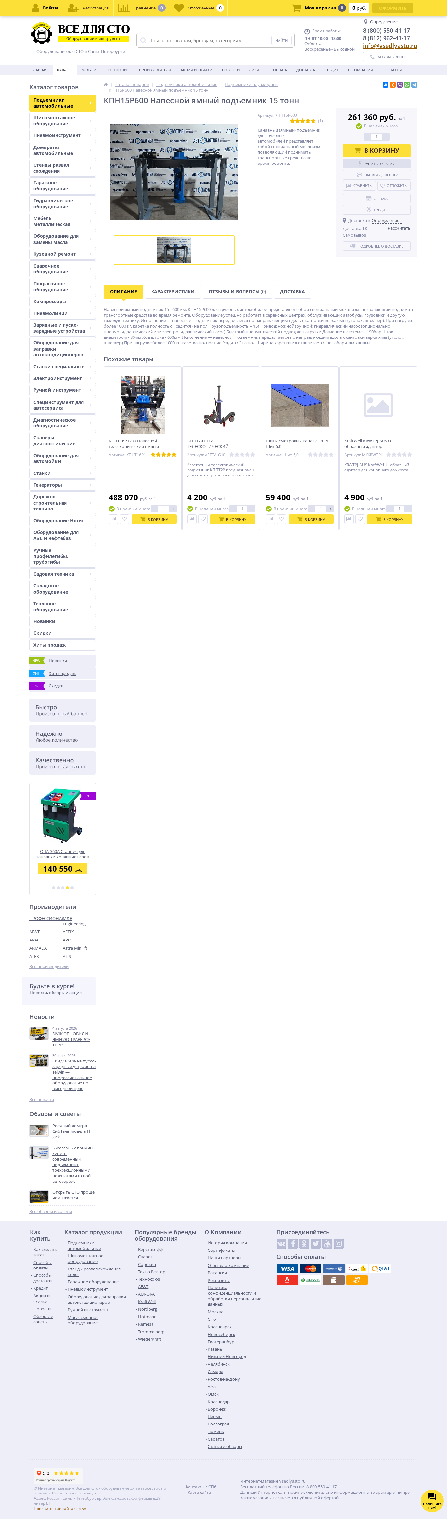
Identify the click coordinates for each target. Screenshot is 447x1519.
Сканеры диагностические (54, 440)
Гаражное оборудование (50, 186)
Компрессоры (49, 301)
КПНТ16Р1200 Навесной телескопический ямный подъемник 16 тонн (134, 446)
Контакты (392, 69)
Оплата (280, 69)
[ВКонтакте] (385, 85)
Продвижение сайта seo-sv (60, 1508)
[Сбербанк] (310, 1280)
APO (67, 940)
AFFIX (68, 932)
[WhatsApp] (407, 85)
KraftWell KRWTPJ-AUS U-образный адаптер (368, 443)
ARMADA (38, 948)
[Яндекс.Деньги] (357, 1268)
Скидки (42, 633)
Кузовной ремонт (54, 254)
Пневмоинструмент (57, 135)
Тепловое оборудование (50, 606)
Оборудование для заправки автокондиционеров (58, 348)
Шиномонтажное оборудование (54, 120)
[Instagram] (339, 1244)
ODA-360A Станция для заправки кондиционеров (62, 854)
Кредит (331, 69)
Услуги (89, 69)
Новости (231, 69)
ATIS (67, 956)
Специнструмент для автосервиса (58, 405)
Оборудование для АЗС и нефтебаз (56, 535)
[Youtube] (327, 1244)
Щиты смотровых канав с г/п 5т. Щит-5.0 (298, 443)
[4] (67, 887)
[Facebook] (293, 1244)
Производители (155, 69)
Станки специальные (58, 366)
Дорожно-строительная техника (50, 502)
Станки (42, 473)
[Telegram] (414, 85)
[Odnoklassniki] (304, 1244)
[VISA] (287, 1268)
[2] (58, 887)
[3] (62, 887)
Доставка (305, 69)
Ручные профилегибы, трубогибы (50, 556)
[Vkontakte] (281, 1244)
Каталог (65, 69)
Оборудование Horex (58, 520)
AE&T (34, 932)
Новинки (44, 621)
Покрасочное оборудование (50, 286)
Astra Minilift (75, 948)
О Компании (360, 69)
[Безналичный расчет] (357, 1280)
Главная (39, 69)
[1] (53, 887)
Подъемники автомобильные (53, 103)
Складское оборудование (50, 588)
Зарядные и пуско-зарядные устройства (59, 328)
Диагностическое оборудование (54, 423)
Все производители (49, 966)
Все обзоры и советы (50, 1211)
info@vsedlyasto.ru (390, 46)
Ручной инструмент (57, 390)
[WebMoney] (334, 1268)
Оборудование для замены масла (56, 239)
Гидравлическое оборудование (53, 204)
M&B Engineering (74, 921)
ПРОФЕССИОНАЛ (46, 918)
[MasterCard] (310, 1268)
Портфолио (118, 69)
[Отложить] (124, 519)
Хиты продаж (49, 645)
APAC (34, 940)
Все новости (41, 1099)
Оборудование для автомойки (56, 458)
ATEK (34, 956)
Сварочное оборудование (50, 269)
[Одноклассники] (393, 85)
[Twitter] (316, 1244)
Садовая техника (53, 574)
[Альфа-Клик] (287, 1280)
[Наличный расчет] (334, 1280)
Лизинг (256, 69)
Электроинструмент (57, 378)
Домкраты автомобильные (53, 150)
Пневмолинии (50, 313)
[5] (72, 887)
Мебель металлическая (51, 221)
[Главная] (106, 84)
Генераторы (47, 485)
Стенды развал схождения (51, 168)
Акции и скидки (196, 69)
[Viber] (400, 85)
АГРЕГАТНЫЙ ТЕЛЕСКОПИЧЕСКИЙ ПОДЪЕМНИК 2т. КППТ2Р (212, 446)
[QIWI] (380, 1268)
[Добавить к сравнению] (113, 519)
